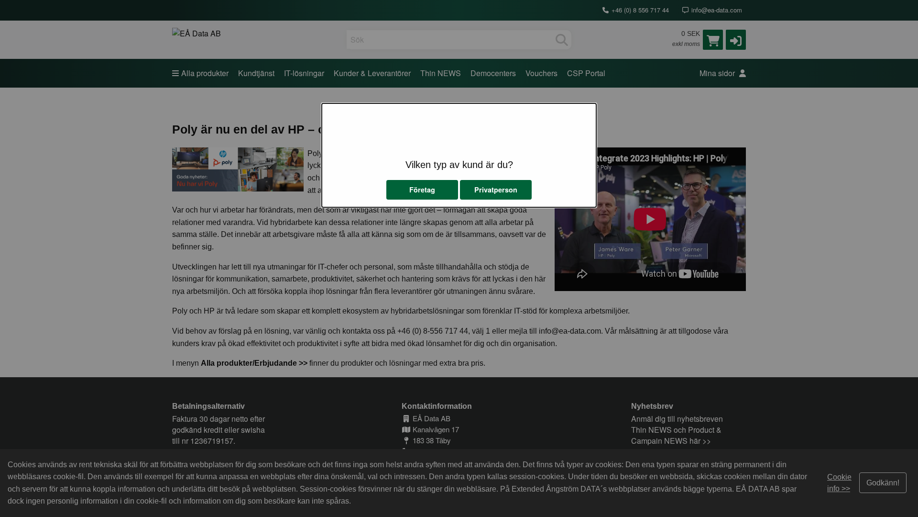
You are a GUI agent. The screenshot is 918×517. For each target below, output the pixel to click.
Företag (422, 189)
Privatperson (495, 189)
